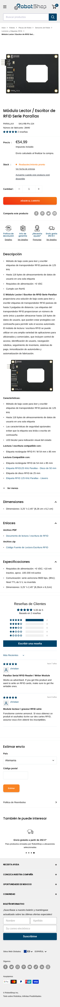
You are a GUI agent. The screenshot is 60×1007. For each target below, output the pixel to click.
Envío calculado (24, 153)
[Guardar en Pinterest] (42, 213)
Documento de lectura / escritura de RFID (27, 535)
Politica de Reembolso (14, 802)
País (5, 753)
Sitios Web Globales (12, 951)
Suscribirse (30, 936)
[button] (10, 132)
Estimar (11, 788)
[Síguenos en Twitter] (11, 967)
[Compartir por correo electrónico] (54, 213)
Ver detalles (23, 240)
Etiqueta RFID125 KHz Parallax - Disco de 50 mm (31, 468)
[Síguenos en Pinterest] (23, 967)
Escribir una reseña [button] (30, 643)
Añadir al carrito (30, 201)
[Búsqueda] (53, 17)
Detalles (8, 240)
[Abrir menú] (4, 6)
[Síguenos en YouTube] (30, 967)
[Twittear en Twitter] (48, 213)
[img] (10, 664)
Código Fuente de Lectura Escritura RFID (27, 547)
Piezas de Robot (25, 28)
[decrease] (19, 189)
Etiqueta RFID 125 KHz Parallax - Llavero (27, 478)
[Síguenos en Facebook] (5, 967)
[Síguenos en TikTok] (36, 967)
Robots (12, 28)
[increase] (38, 189)
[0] (54, 7)
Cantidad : (8, 189)
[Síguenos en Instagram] (17, 967)
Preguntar (37, 240)
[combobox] (26, 17)
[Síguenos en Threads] (48, 967)
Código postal (10, 768)
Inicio (4, 28)
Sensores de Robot (42, 28)
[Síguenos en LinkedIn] (42, 967)
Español (40, 951)
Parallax (8, 123)
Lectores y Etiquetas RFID (12, 31)
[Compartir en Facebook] (36, 213)
